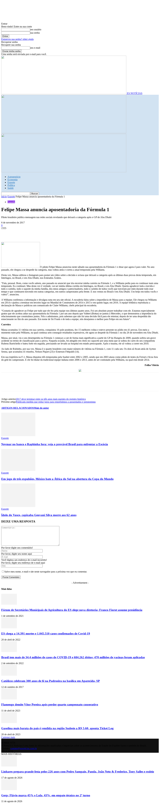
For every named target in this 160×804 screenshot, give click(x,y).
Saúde (11, 188)
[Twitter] (17, 233)
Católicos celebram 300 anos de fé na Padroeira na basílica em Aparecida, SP (50, 681)
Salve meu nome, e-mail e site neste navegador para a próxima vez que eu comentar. (45, 571)
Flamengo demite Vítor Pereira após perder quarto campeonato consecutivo (49, 704)
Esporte (11, 182)
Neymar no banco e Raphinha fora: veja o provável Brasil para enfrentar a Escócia (54, 444)
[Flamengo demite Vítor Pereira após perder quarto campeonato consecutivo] (9, 698)
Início (4, 196)
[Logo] (63, 132)
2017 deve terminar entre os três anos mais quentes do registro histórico (51, 399)
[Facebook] (6, 233)
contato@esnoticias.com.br (23, 748)
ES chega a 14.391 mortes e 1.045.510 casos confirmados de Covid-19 (45, 633)
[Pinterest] (29, 233)
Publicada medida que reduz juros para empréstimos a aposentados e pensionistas (56, 402)
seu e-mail (35, 47)
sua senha (35, 32)
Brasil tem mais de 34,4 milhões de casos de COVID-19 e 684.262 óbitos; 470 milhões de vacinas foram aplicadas (73, 657)
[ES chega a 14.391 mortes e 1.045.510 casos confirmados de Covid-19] (9, 627)
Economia (13, 179)
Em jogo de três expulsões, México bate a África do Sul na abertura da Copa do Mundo (57, 479)
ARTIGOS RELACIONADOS (17, 408)
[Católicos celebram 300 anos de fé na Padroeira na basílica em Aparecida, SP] (9, 674)
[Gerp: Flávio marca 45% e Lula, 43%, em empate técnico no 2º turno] (9, 789)
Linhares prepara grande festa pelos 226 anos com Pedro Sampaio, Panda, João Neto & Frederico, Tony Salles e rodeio (77, 771)
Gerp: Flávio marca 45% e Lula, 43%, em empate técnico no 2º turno (45, 795)
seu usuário (35, 29)
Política (11, 185)
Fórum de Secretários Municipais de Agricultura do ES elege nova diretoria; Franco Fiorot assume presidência (71, 610)
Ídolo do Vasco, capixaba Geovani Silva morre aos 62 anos (38, 515)
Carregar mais (8, 737)
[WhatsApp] (40, 233)
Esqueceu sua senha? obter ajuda (17, 39)
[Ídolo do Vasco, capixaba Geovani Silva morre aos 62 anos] (18, 506)
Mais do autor (41, 408)
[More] (51, 233)
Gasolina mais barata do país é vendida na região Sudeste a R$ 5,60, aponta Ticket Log (57, 728)
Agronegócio (14, 176)
